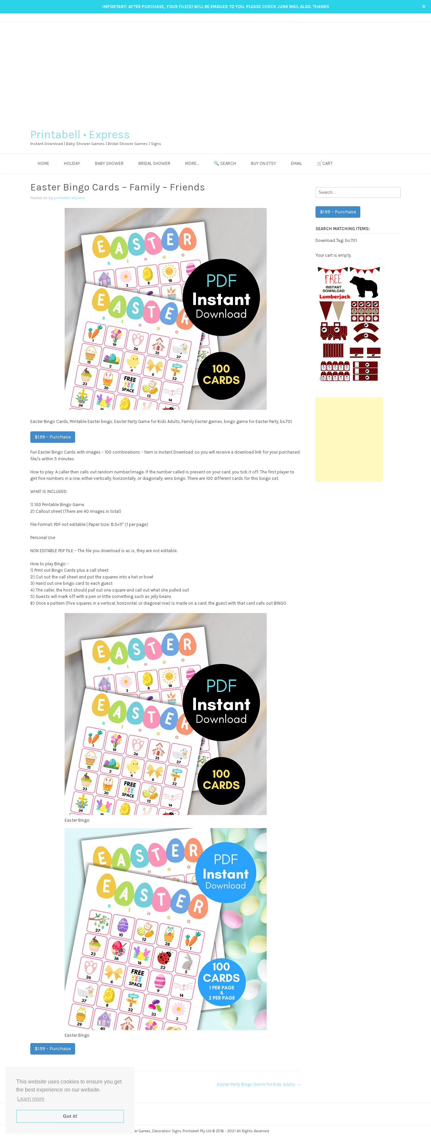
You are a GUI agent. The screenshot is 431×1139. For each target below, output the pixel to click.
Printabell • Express (80, 134)
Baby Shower (109, 163)
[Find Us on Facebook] (378, 17)
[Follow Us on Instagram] (385, 17)
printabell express (69, 197)
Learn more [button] (30, 1099)
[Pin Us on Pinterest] (391, 17)
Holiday (72, 163)
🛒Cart (325, 163)
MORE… (192, 163)
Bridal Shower (154, 163)
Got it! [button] (70, 1116)
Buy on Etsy (263, 163)
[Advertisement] (215, 73)
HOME (43, 163)
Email (296, 163)
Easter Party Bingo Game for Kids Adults (259, 1084)
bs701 (351, 240)
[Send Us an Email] (372, 17)
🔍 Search (225, 163)
